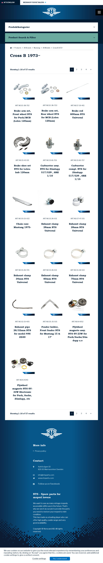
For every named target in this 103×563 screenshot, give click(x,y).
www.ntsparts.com (46, 478)
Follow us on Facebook (49, 484)
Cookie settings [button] (39, 558)
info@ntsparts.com (46, 475)
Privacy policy (40, 451)
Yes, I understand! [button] (60, 559)
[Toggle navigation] (99, 12)
